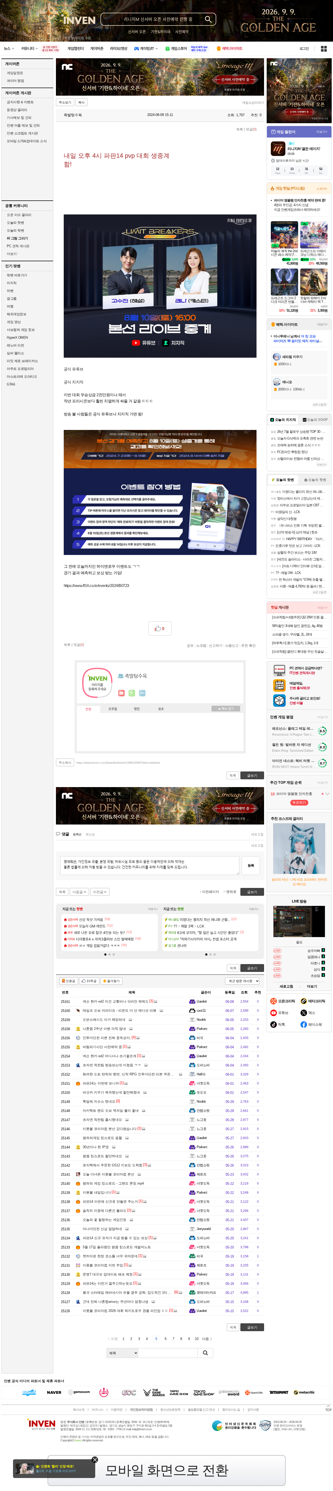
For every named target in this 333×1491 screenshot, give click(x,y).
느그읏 (201, 1120)
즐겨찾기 (113, 981)
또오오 (201, 1092)
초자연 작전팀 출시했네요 (102, 1120)
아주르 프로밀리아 (20, 368)
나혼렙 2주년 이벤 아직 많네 (104, 1029)
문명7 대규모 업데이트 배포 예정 (108, 1274)
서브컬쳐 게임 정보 (21, 329)
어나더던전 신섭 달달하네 (102, 1229)
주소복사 (65, 762)
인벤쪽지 (121, 693)
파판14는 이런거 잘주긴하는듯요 (107, 1283)
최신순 (90, 834)
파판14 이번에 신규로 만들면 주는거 (110, 1202)
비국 (200, 1038)
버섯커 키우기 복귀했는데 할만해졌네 (111, 1092)
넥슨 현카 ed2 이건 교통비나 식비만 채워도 (116, 1001)
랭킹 (137, 709)
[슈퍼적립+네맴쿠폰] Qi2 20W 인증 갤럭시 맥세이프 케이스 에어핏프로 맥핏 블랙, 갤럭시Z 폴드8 (300, 617)
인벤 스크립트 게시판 (22, 133)
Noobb (201, 1020)
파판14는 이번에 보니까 (101, 1083)
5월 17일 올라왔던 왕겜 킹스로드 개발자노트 (117, 1247)
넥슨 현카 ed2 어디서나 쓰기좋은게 (109, 1056)
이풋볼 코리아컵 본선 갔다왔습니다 (110, 1129)
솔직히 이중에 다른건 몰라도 (104, 1211)
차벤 (10, 290)
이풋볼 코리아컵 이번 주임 (103, 1265)
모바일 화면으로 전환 (166, 1470)
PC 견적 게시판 (18, 246)
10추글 (92, 981)
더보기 (142, 693)
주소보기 (65, 102)
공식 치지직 (74, 382)
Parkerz (202, 1029)
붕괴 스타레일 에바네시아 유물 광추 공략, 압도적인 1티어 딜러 (130, 1292)
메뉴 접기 (226, 708)
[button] (105, 954)
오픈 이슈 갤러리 (19, 215)
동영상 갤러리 (17, 110)
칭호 (161, 709)
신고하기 (215, 645)
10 (196, 1339)
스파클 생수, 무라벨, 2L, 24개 (292, 634)
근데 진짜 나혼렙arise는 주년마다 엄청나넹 (115, 1302)
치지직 (12, 283)
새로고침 (257, 834)
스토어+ (322, 189)
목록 (239, 129)
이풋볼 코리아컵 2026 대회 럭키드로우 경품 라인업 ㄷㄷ (125, 1311)
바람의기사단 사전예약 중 (102, 1047)
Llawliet (202, 1001)
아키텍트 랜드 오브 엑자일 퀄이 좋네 (111, 1111)
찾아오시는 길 (231, 1409)
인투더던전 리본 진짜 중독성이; (107, 1038)
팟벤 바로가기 (17, 275)
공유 (190, 645)
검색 (205, 1353)
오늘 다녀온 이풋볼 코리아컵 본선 (108, 1174)
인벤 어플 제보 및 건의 (23, 125)
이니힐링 (132, 693)
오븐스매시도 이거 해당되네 (104, 1020)
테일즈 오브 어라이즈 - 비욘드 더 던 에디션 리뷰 (119, 1010)
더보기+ (153, 909)
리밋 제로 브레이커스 (22, 361)
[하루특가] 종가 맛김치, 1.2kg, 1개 (295, 643)
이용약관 (116, 1409)
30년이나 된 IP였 (96, 1147)
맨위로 (231, 892)
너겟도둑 (203, 1083)
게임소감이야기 (253, 102)
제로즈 (201, 1174)
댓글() (251, 129)
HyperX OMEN (17, 337)
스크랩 (201, 645)
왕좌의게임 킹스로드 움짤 (102, 1138)
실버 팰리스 (15, 353)
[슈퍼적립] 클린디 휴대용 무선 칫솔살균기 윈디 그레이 (300, 651)
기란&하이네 (160, 31)
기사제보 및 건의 (19, 117)
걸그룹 (12, 298)
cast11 (201, 1010)
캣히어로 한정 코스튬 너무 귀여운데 (110, 1256)
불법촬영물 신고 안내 (201, 1409)
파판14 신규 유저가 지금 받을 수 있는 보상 (115, 1238)
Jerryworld (204, 1229)
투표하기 (299, 803)
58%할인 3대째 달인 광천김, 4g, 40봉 (297, 626)
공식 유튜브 (74, 369)
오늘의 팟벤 (15, 230)
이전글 (98, 892)
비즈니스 (97, 1409)
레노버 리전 (15, 345)
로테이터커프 (206, 1292)
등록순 (77, 834)
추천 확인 (248, 645)
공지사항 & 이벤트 (20, 102)
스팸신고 (232, 645)
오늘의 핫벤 (15, 222)
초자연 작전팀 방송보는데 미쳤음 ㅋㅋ (112, 1065)
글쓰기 (252, 968)
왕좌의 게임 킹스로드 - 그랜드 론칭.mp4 (113, 1183)
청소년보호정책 (170, 1409)
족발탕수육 (72, 115)
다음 (205, 1339)
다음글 (78, 892)
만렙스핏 (203, 1111)
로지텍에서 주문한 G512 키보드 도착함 (112, 1165)
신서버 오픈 (137, 31)
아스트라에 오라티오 (22, 376)
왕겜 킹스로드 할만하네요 (102, 1156)
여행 (10, 306)
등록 (251, 865)
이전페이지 (210, 892)
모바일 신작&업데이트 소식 (27, 141)
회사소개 (78, 1409)
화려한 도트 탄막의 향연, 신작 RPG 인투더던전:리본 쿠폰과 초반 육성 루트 (140, 1074)
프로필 (112, 709)
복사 (81, 102)
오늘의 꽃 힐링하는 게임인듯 (104, 1220)
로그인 (304, 49)
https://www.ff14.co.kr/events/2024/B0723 (96, 585)
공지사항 (253, 1409)
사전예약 (182, 31)
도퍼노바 (203, 1065)
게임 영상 (14, 322)
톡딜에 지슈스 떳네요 (99, 1101)
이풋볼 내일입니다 (97, 1192)
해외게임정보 (16, 314)
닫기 (95, 1459)
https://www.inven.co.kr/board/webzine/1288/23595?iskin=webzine (118, 762)
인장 (88, 709)
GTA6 (11, 384)
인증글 (70, 981)
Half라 (201, 1074)
